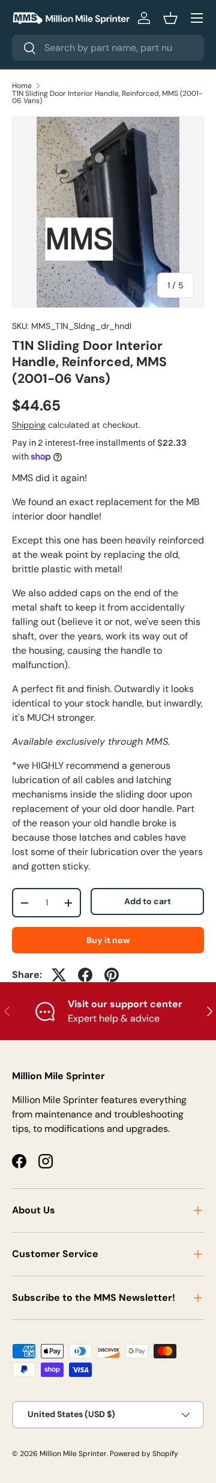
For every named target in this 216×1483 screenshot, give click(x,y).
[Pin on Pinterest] (111, 975)
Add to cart (147, 901)
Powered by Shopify (144, 1453)
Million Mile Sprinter (73, 1453)
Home (22, 85)
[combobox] (108, 48)
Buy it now (108, 940)
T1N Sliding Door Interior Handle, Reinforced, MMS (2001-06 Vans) (107, 97)
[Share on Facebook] (85, 975)
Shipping (29, 424)
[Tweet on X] (59, 975)
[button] (170, 18)
